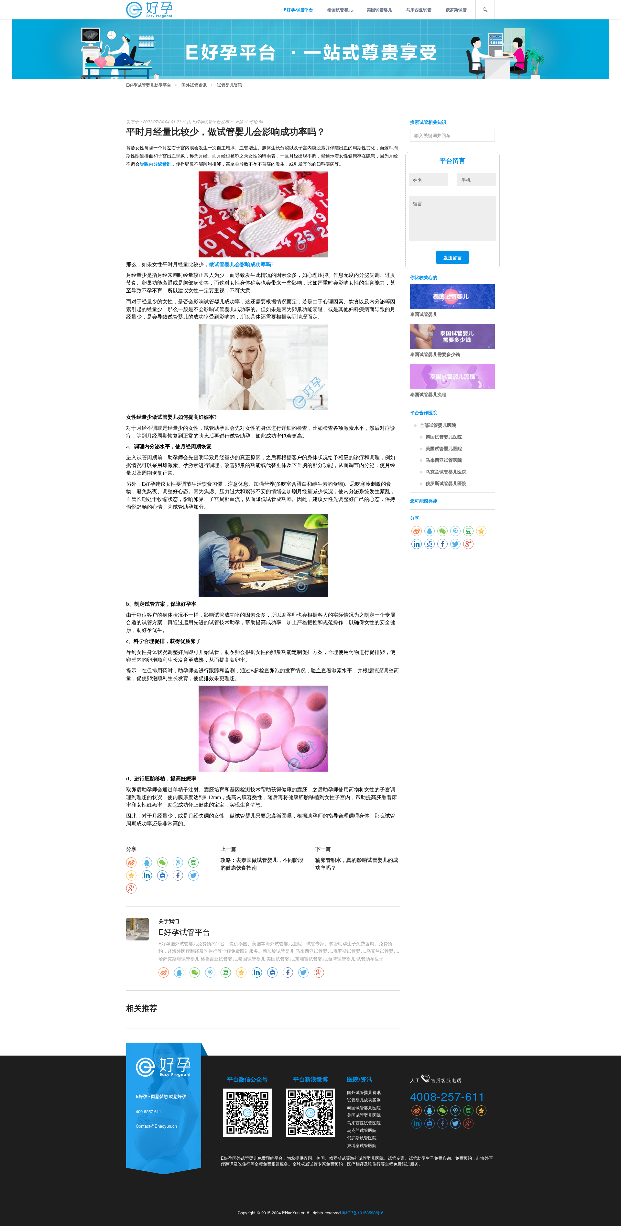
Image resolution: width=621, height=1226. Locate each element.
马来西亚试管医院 (444, 460)
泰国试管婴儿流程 (428, 394)
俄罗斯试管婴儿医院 (446, 483)
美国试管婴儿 (379, 9)
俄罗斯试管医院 (361, 1137)
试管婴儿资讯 (229, 85)
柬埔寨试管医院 (361, 1145)
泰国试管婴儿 (340, 9)
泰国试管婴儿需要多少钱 (435, 354)
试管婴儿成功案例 (364, 1100)
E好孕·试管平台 (298, 9)
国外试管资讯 (194, 85)
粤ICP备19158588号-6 (362, 1213)
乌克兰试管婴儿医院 (446, 471)
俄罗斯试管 (456, 9)
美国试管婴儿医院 (444, 448)
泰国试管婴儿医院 (444, 436)
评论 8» (256, 121)
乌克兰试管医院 (361, 1130)
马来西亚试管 (418, 9)
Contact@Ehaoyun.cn (156, 1126)
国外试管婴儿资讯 (364, 1092)
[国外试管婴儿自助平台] (149, 9)
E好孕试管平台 (206, 121)
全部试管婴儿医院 (438, 425)
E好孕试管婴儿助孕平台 (148, 85)
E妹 (239, 121)
